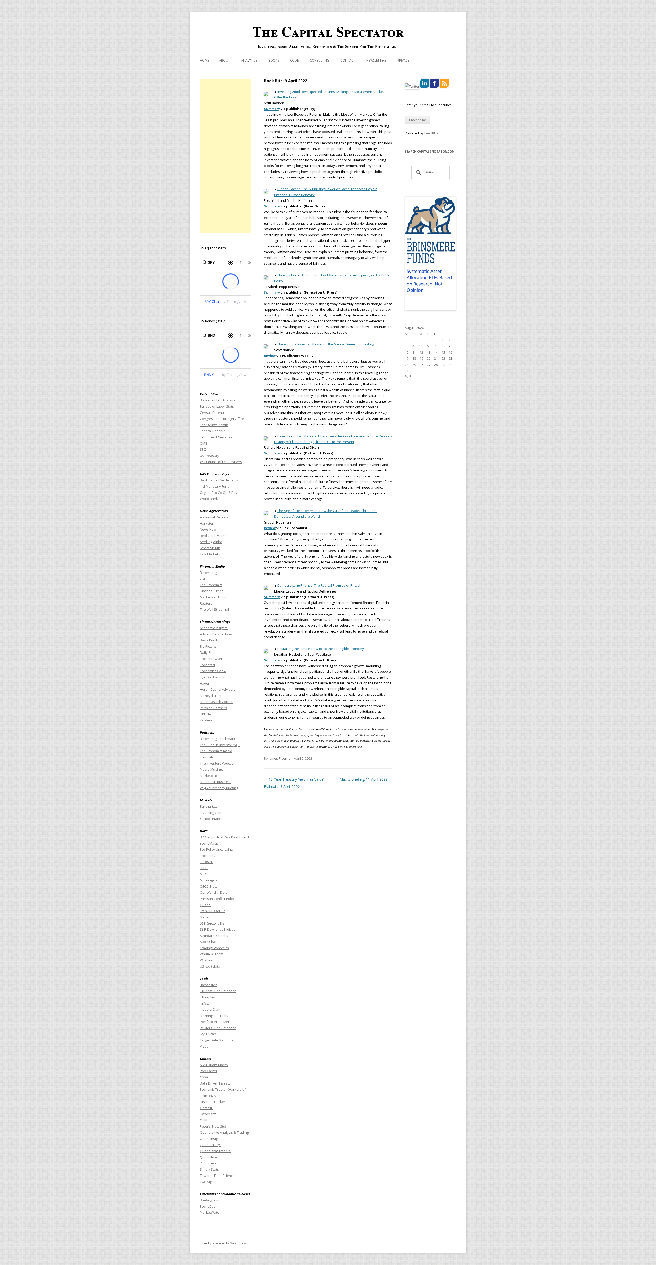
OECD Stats (208, 886)
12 (421, 352)
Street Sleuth (210, 548)
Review (270, 355)
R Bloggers (208, 1163)
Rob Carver (208, 1071)
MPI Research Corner (216, 701)
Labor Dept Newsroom (217, 437)
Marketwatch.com (213, 597)
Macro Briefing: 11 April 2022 (366, 779)
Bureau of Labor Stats (217, 406)
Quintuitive (208, 1157)
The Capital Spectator (328, 31)
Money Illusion (211, 695)
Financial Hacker (213, 1101)
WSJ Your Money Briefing (219, 788)
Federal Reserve (212, 431)
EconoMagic (209, 843)
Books (273, 60)
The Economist (211, 585)
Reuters (206, 603)
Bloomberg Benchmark (217, 738)
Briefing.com (209, 1200)
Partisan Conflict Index (217, 898)
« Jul (408, 375)
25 (414, 364)
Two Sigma (208, 1181)
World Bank (209, 498)
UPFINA (205, 714)
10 (406, 352)
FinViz (204, 1003)
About (224, 60)
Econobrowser (211, 658)
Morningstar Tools (214, 1015)
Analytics (249, 60)
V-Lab (204, 1046)
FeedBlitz (431, 133)
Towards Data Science (217, 1175)
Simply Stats (210, 1169)
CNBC (204, 578)
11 (414, 352)
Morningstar (209, 880)
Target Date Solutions (216, 1040)
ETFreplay (208, 997)
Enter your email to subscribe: (428, 105)
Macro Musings (211, 769)
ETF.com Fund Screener (218, 991)
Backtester (208, 984)
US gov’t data (210, 966)
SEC (203, 449)
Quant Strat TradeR (215, 1151)
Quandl (205, 904)
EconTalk (207, 757)
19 (421, 358)
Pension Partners (213, 708)
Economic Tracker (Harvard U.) (223, 1089)
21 (436, 358)
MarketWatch (210, 1212)
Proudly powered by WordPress (223, 1243)
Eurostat (206, 861)
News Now (208, 529)
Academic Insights (214, 628)
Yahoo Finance (211, 818)
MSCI (204, 874)
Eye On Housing (212, 677)
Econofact (207, 664)
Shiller (205, 917)
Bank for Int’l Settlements (219, 480)
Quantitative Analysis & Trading (224, 1132)
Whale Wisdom (211, 954)
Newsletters (376, 60)
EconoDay (208, 1206)
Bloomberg (208, 572)
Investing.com (210, 812)
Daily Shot (208, 652)
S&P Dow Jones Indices (217, 929)
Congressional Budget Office (222, 418)
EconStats (207, 855)
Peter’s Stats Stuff (214, 1126)
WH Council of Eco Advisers (221, 461)
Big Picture (208, 646)
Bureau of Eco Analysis (217, 400)
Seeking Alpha (211, 541)
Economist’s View (213, 671)
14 (436, 352)
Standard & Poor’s (214, 935)
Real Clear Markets (214, 535)
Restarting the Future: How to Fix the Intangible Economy (320, 648)
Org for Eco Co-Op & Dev (219, 492)
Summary (272, 108)
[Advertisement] (225, 156)
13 (428, 352)
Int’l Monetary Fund (214, 486)
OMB (203, 443)
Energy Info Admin (214, 425)
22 (443, 358)
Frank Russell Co (212, 911)
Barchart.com (210, 806)
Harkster (206, 523)
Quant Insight (210, 1138)
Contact (348, 60)
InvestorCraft (210, 1009)
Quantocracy (210, 1144)
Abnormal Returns (214, 517)
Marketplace (209, 775)
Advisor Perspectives (216, 634)
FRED (204, 868)
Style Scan (208, 1034)
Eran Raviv (208, 1095)
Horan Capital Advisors (217, 689)
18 (414, 358)
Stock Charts (209, 941)
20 (428, 358)
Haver (204, 683)
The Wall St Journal (214, 609)
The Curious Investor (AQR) (220, 744)
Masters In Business (215, 781)
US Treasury (209, 455)
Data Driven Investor (216, 1083)
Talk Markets (210, 554)
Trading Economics (214, 948)
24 (406, 364)
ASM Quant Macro (214, 1064)
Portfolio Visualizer (214, 1021)
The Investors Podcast (217, 763)
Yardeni (206, 720)
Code (294, 60)
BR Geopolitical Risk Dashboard (224, 837)
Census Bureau (212, 412)
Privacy (403, 60)
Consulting (319, 60)
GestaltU (206, 1108)
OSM (203, 1120)
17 (406, 358)
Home (204, 60)
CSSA (204, 1077)
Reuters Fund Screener (218, 1028)
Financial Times (211, 591)
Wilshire (206, 960)
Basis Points (209, 640)
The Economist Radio (216, 751)
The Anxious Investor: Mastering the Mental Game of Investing (325, 344)
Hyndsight (208, 1114)
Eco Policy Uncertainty (217, 849)
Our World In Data (214, 892)
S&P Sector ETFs (212, 923)
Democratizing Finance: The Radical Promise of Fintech (319, 585)
